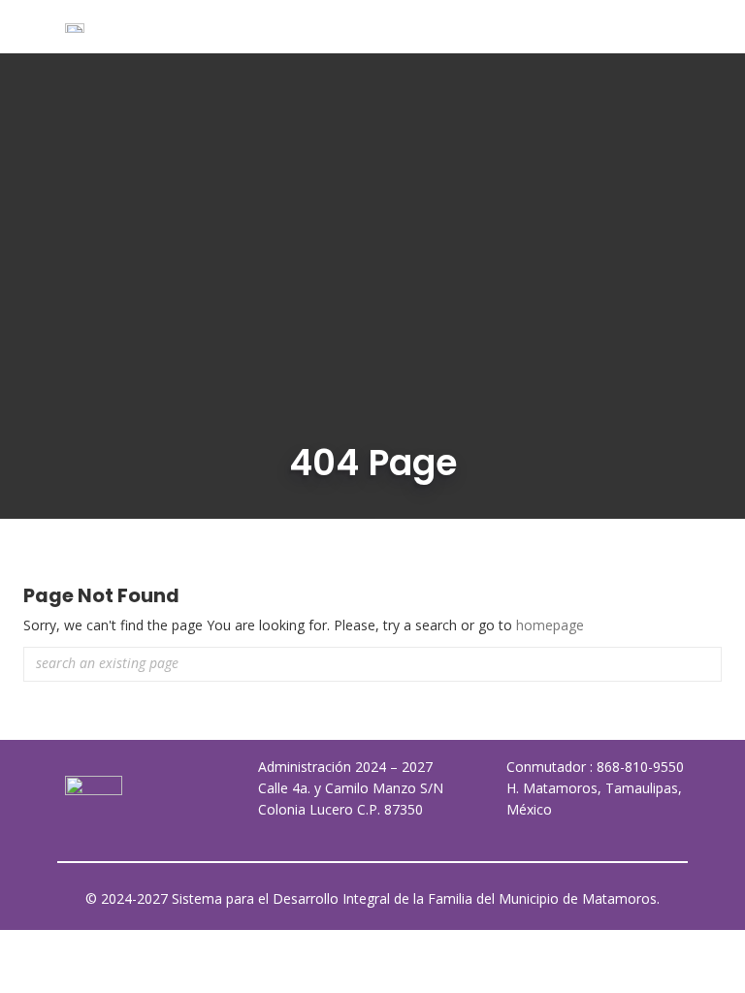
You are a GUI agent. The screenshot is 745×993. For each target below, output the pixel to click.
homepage (550, 625)
